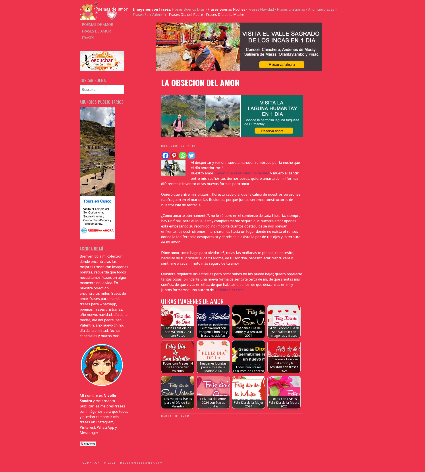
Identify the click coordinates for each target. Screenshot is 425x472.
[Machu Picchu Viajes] (239, 69)
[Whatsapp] (183, 155)
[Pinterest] (174, 155)
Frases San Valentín (149, 14)
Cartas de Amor (175, 416)
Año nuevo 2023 (321, 9)
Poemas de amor (97, 24)
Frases (88, 37)
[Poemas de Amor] (104, 18)
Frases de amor (96, 31)
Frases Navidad (261, 9)
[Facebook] (165, 155)
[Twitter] (191, 155)
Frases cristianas (291, 9)
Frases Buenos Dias (188, 9)
